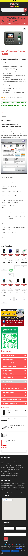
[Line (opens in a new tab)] (16, 1)
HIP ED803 (24, 262)
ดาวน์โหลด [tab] (4, 116)
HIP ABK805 (11, 293)
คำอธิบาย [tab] (4, 113)
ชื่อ (5, 525)
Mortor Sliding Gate (10, 260)
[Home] (1, 23)
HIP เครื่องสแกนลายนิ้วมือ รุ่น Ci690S (4, 295)
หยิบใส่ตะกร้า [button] (10, 275)
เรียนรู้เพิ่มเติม (19, 548)
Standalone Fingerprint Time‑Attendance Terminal (11, 125)
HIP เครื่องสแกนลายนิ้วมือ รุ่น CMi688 (17, 23)
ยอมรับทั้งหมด (6, 551)
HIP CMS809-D (17, 293)
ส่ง (6, 539)
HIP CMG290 (24, 293)
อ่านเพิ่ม (4, 268)
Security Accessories (17, 260)
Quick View (5, 255)
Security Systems (18, 97)
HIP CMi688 (6, 120)
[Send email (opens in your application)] (14, 1)
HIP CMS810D (4, 263)
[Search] (25, 10)
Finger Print (10, 97)
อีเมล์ (5, 532)
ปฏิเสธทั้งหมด (14, 551)
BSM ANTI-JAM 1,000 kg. (10, 264)
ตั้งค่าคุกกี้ (23, 551)
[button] (24, 29)
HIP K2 (17, 262)
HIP (6, 97)
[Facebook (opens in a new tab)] (12, 1)
